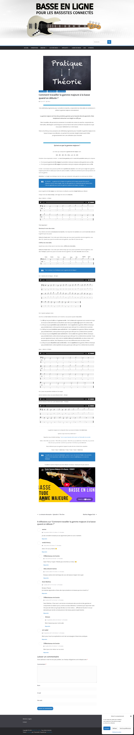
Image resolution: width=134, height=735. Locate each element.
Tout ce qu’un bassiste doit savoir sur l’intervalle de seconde (75, 437)
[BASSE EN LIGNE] (67, 1)
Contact (25, 722)
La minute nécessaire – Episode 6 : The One (51, 514)
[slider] (92, 202)
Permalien (62, 532)
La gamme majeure (52, 91)
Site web (39, 700)
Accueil (26, 48)
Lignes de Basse (76, 48)
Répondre (44, 539)
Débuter (42, 48)
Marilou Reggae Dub (89, 514)
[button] (131, 716)
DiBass (48, 101)
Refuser (115, 728)
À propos (91, 48)
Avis (84, 48)
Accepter (106, 728)
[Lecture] (41, 202)
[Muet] (89, 202)
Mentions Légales (27, 719)
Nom (38, 685)
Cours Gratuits (42, 91)
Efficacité (65, 48)
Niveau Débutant (61, 91)
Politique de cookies (116, 732)
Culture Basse (53, 48)
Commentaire (41, 664)
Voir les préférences (125, 728)
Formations (34, 48)
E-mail (39, 693)
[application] (67, 202)
